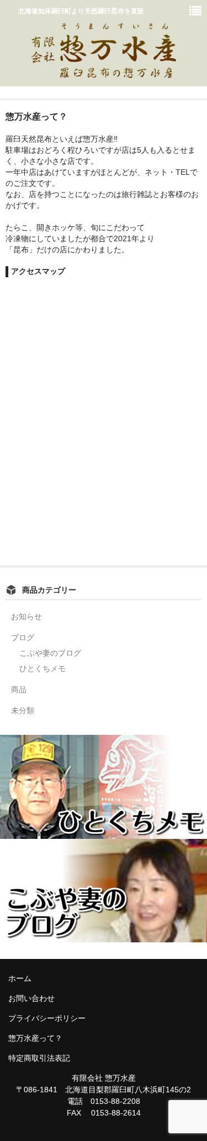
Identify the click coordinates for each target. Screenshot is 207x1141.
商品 (18, 689)
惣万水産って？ (35, 1038)
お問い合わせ (31, 998)
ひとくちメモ (42, 668)
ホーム (19, 978)
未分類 (22, 710)
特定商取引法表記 (39, 1058)
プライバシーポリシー (47, 1018)
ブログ (22, 637)
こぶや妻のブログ (50, 653)
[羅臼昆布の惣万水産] (103, 72)
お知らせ (26, 616)
